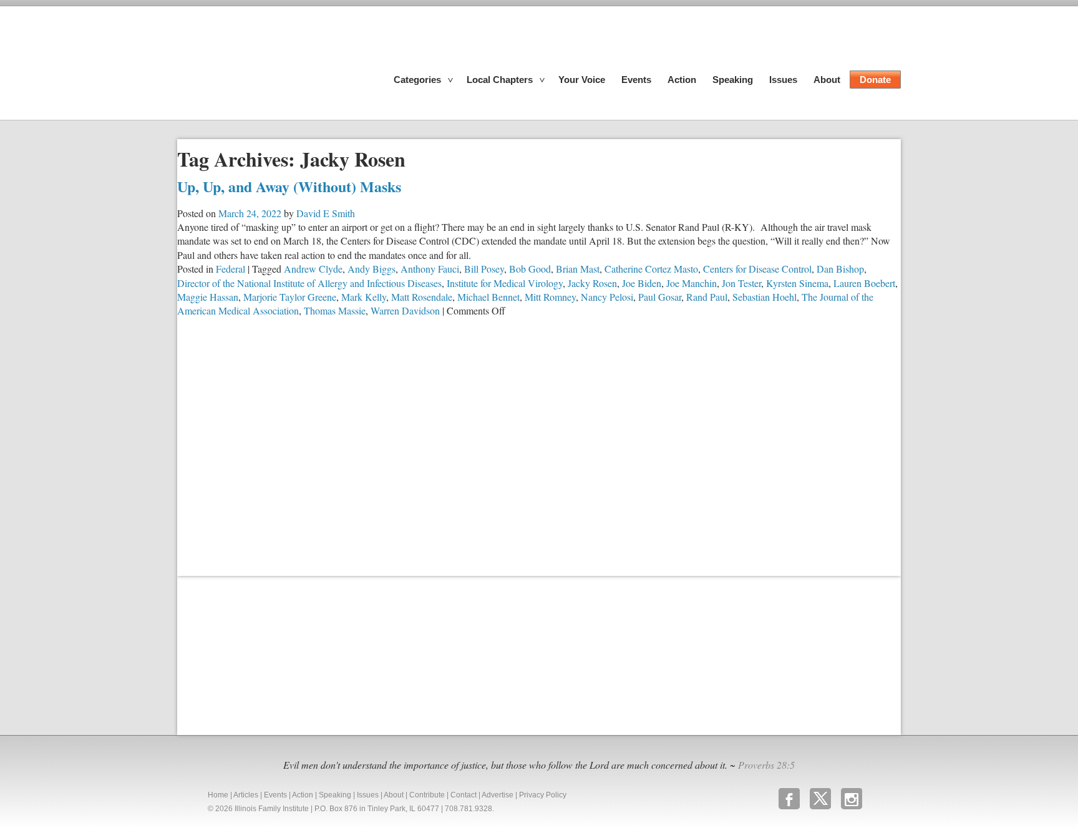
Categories (417, 79)
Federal (230, 268)
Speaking (732, 79)
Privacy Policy (542, 795)
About (826, 79)
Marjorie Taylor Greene (289, 296)
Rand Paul (706, 296)
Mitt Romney (550, 296)
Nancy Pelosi (607, 296)
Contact (463, 795)
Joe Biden (641, 283)
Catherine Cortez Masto (651, 268)
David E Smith (325, 213)
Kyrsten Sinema (797, 283)
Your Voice (581, 79)
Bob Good (530, 268)
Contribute (427, 795)
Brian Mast (578, 268)
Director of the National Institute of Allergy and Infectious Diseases (309, 283)
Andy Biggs (371, 268)
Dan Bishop (840, 268)
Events (636, 79)
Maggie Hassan (207, 296)
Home (218, 795)
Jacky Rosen (592, 283)
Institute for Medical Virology (505, 283)
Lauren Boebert (864, 283)
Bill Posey (484, 268)
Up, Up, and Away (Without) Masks (289, 186)
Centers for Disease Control (757, 268)
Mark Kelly (363, 296)
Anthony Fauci (430, 268)
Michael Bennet (488, 296)
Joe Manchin (691, 283)
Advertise (497, 795)
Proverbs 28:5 (766, 764)
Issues (783, 79)
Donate (875, 79)
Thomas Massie (335, 310)
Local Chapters (500, 79)
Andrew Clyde (313, 268)
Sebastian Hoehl (764, 296)
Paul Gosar (659, 296)
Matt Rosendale (421, 296)
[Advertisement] (270, 654)
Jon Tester (741, 283)
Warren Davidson (405, 310)
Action (682, 79)
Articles (245, 795)
